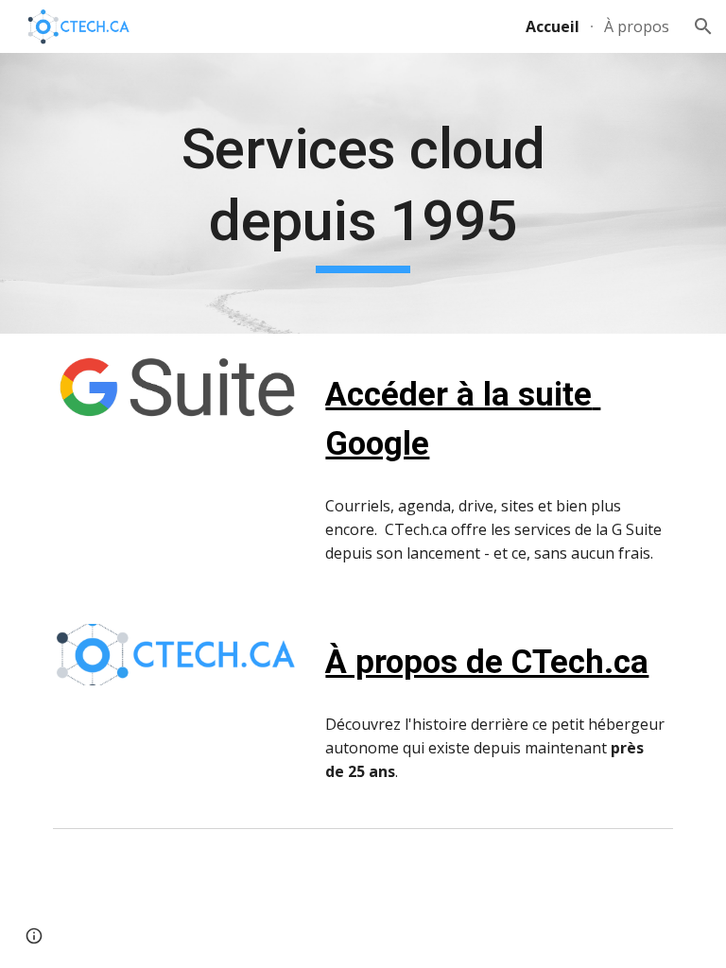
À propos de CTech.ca (486, 662)
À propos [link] (636, 26)
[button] (703, 26)
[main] (362, 193)
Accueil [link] (552, 26)
